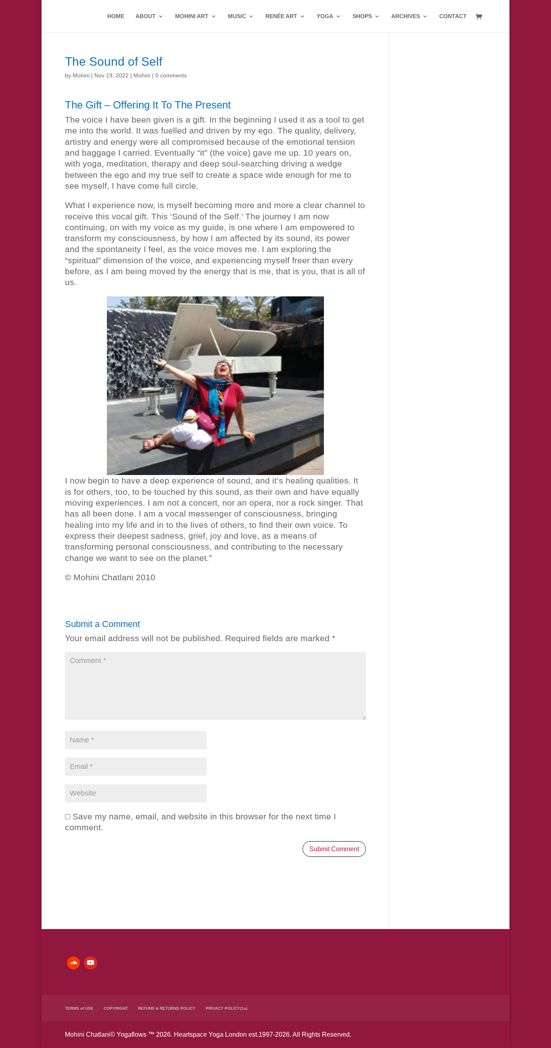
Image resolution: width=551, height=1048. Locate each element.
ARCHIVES (405, 16)
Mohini (81, 75)
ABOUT (146, 16)
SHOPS (362, 16)
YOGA (325, 16)
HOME (115, 16)
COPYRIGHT (116, 1008)
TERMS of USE (79, 1008)
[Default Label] (73, 962)
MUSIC (237, 16)
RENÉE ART (281, 16)
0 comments (171, 75)
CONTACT (453, 16)
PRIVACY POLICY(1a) (226, 1008)
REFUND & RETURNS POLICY (167, 1008)
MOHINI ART (192, 16)
